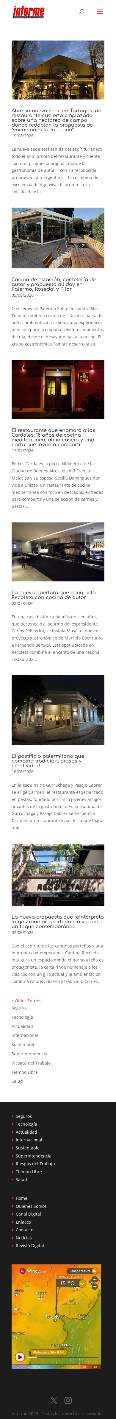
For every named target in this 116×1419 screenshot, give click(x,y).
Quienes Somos (31, 1206)
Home (21, 1198)
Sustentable (23, 1044)
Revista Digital (30, 1245)
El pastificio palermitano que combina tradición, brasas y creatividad (48, 761)
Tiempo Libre (25, 1072)
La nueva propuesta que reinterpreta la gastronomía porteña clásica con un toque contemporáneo (58, 921)
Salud (17, 1081)
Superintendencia (29, 1054)
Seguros (20, 1008)
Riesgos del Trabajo (31, 1063)
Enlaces (23, 1222)
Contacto (24, 1230)
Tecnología (22, 1017)
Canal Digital (28, 1214)
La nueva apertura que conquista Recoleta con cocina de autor (54, 595)
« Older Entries (26, 1000)
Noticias (24, 1238)
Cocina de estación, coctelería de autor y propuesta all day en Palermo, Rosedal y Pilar (54, 284)
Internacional (25, 1035)
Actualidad (22, 1026)
